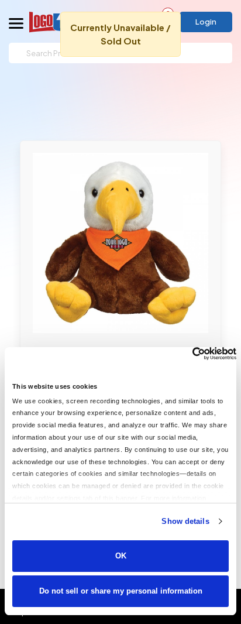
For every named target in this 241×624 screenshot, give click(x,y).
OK (120, 555)
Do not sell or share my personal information (120, 591)
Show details (185, 521)
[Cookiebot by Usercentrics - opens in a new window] (185, 353)
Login (205, 21)
